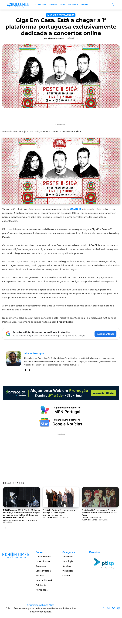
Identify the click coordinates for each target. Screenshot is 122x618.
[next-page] (10, 528)
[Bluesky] (113, 608)
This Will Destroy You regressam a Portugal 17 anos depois (59, 511)
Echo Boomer (31, 520)
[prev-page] (5, 528)
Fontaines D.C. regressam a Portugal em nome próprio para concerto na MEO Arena (100, 512)
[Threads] (118, 608)
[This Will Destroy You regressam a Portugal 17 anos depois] (61, 497)
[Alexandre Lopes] (13, 361)
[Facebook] (25, 369)
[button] (112, 5)
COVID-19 (75, 209)
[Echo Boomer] (18, 4)
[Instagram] (108, 608)
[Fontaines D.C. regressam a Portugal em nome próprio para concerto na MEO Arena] (100, 497)
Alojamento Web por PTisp (40, 605)
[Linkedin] (30, 369)
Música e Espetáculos (60, 14)
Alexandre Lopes (56, 38)
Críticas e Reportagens (13, 520)
